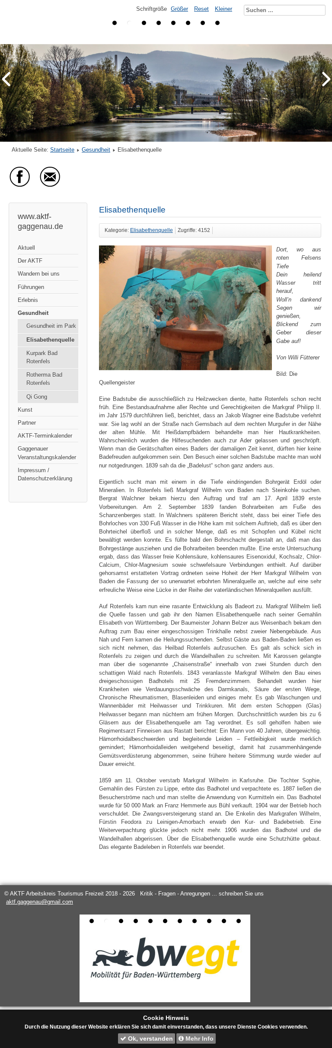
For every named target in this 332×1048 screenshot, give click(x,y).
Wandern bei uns (39, 273)
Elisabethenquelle (50, 340)
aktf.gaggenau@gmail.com (39, 902)
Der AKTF (30, 260)
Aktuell (26, 248)
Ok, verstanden (149, 1038)
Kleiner (223, 9)
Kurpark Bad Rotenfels (41, 357)
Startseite (62, 149)
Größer (179, 9)
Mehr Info (199, 1038)
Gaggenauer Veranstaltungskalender (47, 452)
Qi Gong (36, 397)
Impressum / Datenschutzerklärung (45, 474)
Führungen (31, 287)
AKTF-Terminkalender (45, 435)
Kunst (25, 409)
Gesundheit (96, 149)
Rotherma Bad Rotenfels (44, 379)
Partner (27, 422)
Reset (201, 9)
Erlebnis (28, 300)
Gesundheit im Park (51, 326)
